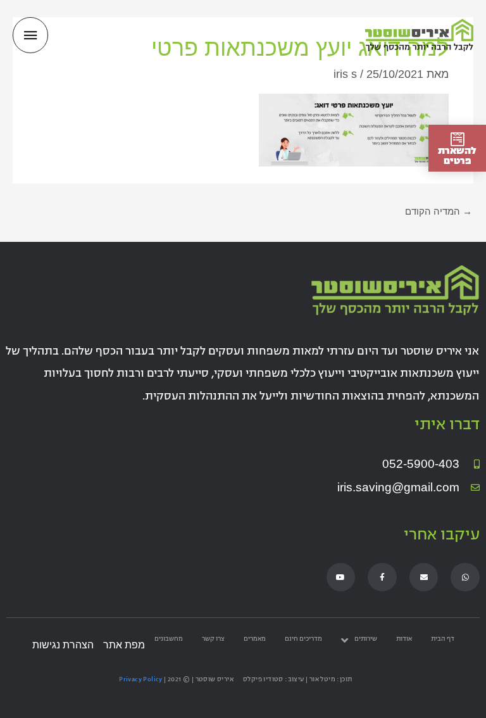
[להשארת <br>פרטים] (457, 139)
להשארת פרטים (457, 157)
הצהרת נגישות (63, 644)
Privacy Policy (141, 680)
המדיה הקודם (438, 211)
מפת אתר (124, 644)
